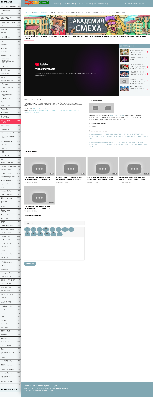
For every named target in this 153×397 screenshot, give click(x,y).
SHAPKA (4, 334)
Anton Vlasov (6, 290)
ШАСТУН (4, 148)
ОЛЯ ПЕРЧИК (6, 345)
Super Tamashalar (7, 254)
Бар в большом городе (6, 210)
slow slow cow (6, 283)
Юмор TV (4, 269)
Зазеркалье (5, 236)
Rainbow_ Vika (6, 306)
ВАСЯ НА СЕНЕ (6, 173)
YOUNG (4, 91)
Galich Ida (4, 102)
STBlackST (5, 247)
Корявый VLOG (6, 141)
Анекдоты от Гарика (6, 377)
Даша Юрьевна (6, 243)
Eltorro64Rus (6, 287)
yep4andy (4, 338)
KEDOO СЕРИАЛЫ (8, 22)
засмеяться (43, 110)
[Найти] (121, 4)
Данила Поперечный (6, 37)
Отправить (30, 263)
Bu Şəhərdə (5, 342)
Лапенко (4, 44)
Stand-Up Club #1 (7, 229)
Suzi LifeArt (5, 239)
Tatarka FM (5, 215)
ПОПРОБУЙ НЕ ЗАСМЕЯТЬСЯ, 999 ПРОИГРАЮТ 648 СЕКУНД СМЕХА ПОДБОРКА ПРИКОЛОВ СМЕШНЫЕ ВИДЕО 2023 (132, 178)
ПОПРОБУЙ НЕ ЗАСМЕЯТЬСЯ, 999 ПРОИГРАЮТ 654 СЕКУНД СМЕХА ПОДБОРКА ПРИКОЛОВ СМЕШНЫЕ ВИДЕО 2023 (69, 178)
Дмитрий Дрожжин (8, 177)
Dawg (3, 357)
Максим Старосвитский (6, 202)
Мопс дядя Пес (6, 273)
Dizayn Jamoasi (6, 198)
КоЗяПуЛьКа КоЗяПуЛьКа (6, 302)
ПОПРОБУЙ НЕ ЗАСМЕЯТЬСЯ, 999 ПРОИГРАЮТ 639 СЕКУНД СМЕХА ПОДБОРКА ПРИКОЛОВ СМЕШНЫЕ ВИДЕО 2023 (100, 178)
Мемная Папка (6, 373)
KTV (2, 13)
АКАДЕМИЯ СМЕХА (5, 121)
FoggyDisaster (6, 95)
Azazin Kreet (5, 105)
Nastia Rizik (5, 129)
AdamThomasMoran (8, 6)
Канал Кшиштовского (6, 261)
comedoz (4, 66)
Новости (4, 385)
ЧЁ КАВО (4, 84)
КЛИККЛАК (5, 10)
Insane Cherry (6, 276)
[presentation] (27, 229)
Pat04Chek (5, 73)
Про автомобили (100, 3)
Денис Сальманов (7, 369)
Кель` (3, 317)
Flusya (3, 297)
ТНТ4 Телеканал (7, 180)
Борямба (4, 324)
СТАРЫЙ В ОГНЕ (7, 294)
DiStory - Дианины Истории (8, 137)
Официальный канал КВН (6, 18)
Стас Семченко (6, 194)
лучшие (62, 110)
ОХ (2, 159)
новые (76, 110)
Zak (2, 349)
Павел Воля (5, 109)
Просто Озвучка (7, 184)
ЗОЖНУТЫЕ (5, 331)
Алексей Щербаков (8, 166)
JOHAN (4, 145)
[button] (27, 229)
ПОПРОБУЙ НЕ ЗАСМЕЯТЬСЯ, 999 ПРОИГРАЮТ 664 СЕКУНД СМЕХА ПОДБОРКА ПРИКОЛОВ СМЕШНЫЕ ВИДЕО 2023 (37, 178)
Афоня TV (5, 32)
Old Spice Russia (7, 225)
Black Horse (5, 70)
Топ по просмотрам (84, 3)
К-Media (4, 320)
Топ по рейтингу (68, 3)
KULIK (3, 206)
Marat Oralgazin (7, 162)
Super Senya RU (7, 87)
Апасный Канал (7, 80)
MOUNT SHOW (6, 361)
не (37, 110)
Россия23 (4, 313)
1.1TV (2, 187)
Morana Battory (6, 191)
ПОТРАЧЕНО (6, 232)
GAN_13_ (4, 29)
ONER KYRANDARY (8, 280)
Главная (56, 3)
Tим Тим (4, 48)
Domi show (5, 155)
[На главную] (37, 3)
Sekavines (4, 327)
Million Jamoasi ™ (7, 133)
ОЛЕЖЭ (4, 52)
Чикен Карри (6, 55)
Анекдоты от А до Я (7, 353)
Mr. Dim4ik (5, 257)
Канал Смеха (6, 169)
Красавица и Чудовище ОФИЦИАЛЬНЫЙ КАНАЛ (7, 61)
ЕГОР (3, 222)
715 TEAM (4, 218)
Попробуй (32, 110)
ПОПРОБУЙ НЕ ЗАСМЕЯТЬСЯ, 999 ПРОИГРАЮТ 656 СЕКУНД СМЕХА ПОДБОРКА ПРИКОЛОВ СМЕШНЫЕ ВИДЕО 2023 (37, 207)
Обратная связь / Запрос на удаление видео (40, 385)
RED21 (3, 25)
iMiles (3, 266)
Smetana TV (5, 98)
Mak (2, 41)
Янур (3, 309)
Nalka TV (4, 250)
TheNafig (4, 112)
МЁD (2, 152)
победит (54, 110)
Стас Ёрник (5, 126)
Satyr (3, 77)
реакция (35, 112)
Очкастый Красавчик (5, 117)
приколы (69, 110)
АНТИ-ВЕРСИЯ (6, 381)
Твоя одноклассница (7, 365)
